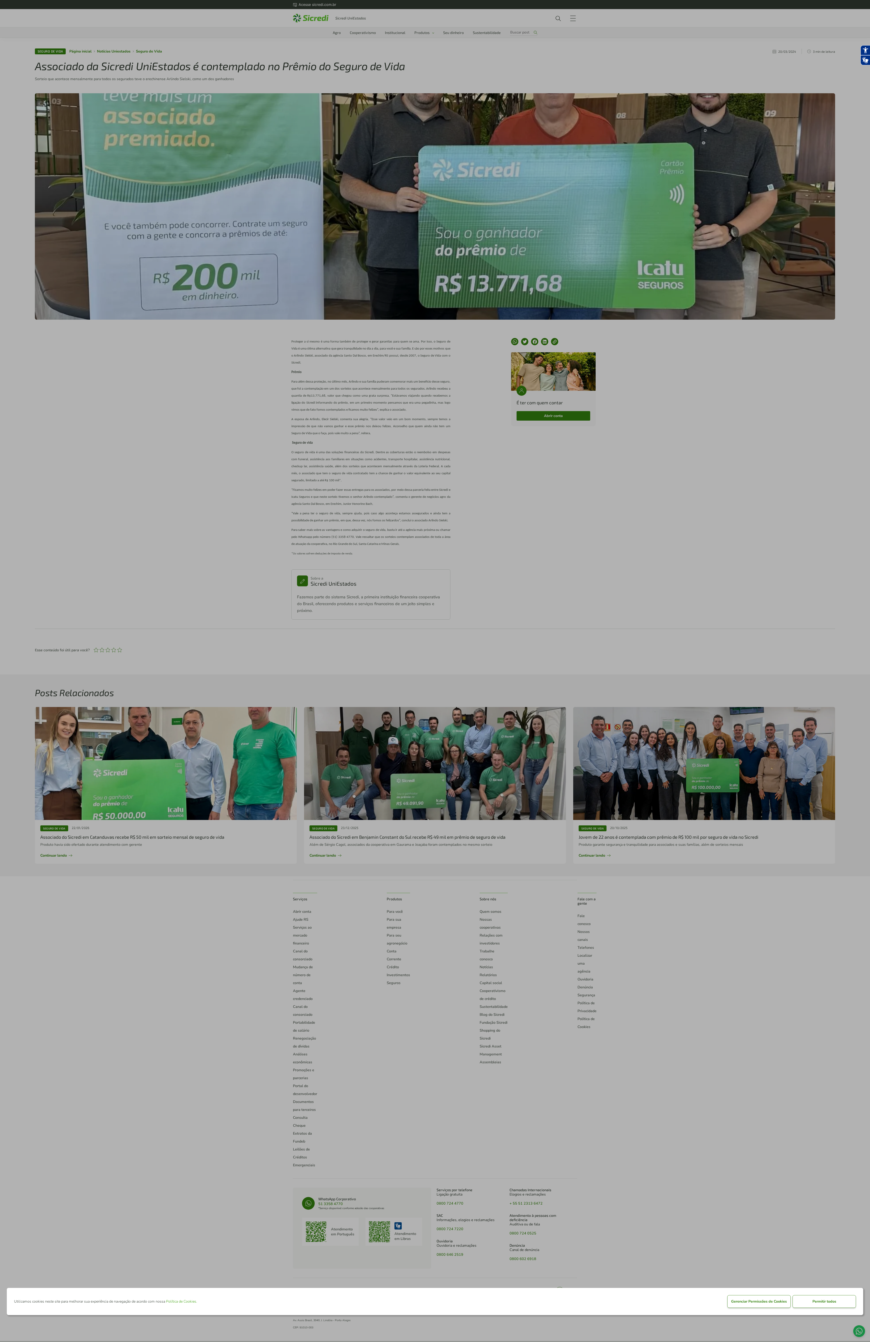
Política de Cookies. (181, 1301)
